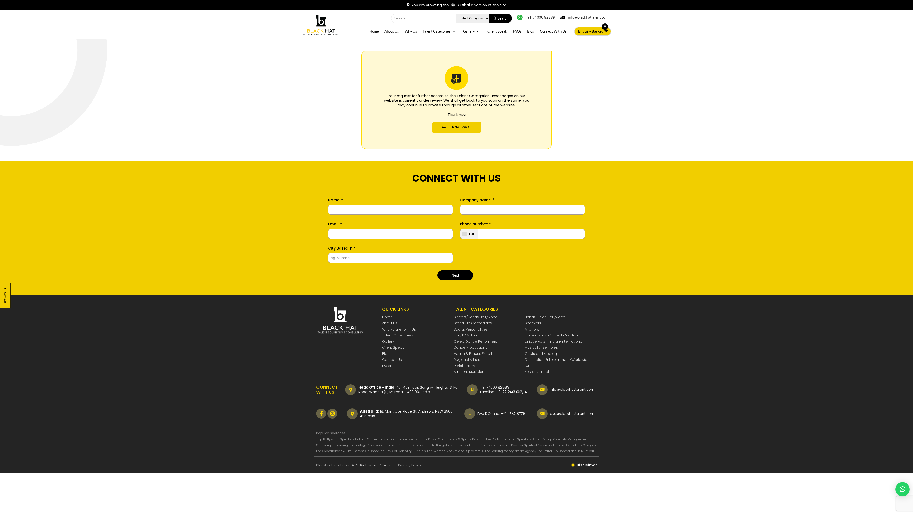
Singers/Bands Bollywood (476, 317)
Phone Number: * (475, 224)
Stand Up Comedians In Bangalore (425, 445)
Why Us (411, 31)
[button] (902, 489)
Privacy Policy (410, 465)
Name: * (335, 200)
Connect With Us (553, 31)
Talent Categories (437, 31)
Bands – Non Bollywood (545, 317)
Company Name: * (477, 200)
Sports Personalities (471, 329)
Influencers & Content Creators (552, 335)
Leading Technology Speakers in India (365, 445)
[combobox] (469, 234)
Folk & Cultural (537, 371)
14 (525, 391)
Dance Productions (470, 347)
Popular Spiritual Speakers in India (537, 445)
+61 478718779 (513, 413)
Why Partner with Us (399, 329)
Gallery (469, 31)
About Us (391, 31)
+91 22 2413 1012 (509, 391)
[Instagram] (332, 414)
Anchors (532, 329)
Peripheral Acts (467, 365)
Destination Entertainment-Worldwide (557, 359)
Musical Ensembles (541, 347)
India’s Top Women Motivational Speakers (448, 451)
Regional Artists (467, 359)
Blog (530, 31)
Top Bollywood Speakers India (339, 439)
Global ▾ (465, 4)
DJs (528, 365)
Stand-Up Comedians (473, 323)
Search (503, 18)
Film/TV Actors (466, 335)
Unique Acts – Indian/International (554, 341)
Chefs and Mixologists (544, 353)
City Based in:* (341, 248)
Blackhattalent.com (333, 465)
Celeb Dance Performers (475, 341)
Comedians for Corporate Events (393, 439)
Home (374, 31)
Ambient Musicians (470, 371)
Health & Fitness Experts (474, 353)
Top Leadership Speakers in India (481, 445)
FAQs (517, 31)
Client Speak (497, 31)
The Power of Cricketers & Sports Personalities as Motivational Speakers (477, 439)
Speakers (533, 323)
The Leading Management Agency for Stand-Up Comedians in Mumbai (539, 451)
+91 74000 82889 (494, 387)
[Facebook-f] (321, 414)
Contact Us (392, 359)
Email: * (335, 224)
